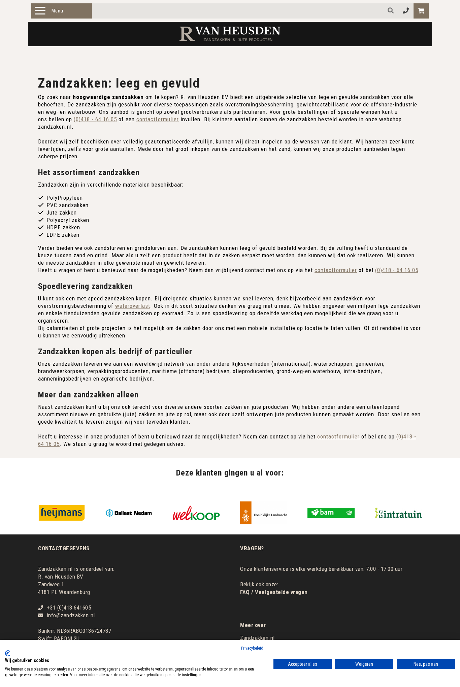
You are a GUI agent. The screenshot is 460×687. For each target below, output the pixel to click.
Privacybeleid (252, 648)
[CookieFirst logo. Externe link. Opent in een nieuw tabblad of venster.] (7, 653)
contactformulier (157, 119)
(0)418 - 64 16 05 (95, 119)
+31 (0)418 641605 (69, 607)
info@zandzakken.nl (71, 615)
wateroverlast (132, 305)
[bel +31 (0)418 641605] (406, 11)
